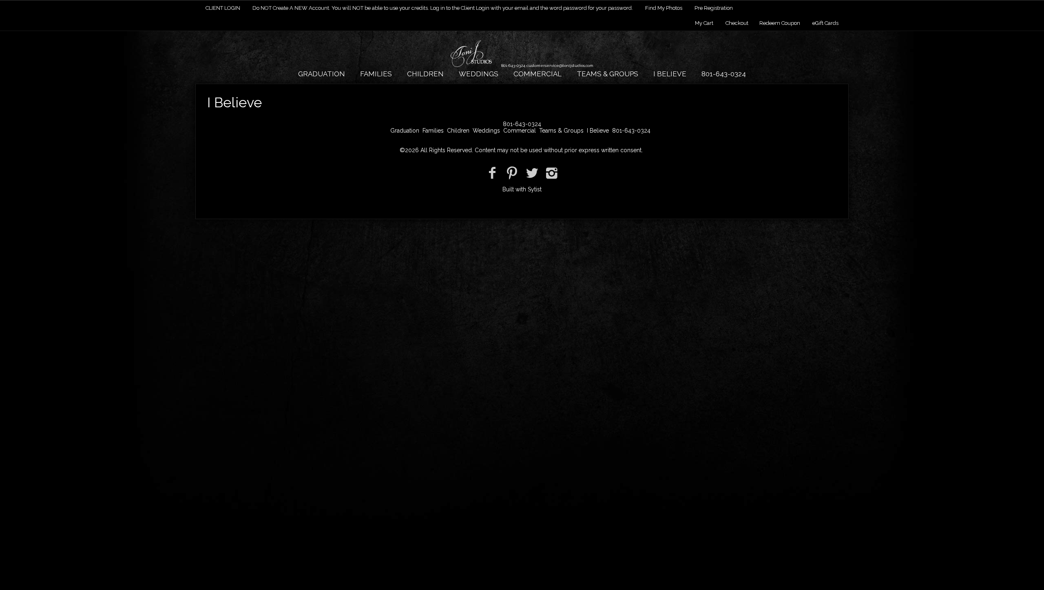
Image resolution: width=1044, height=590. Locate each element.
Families (376, 74)
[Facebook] (492, 172)
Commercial (537, 74)
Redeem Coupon (779, 23)
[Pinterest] (512, 172)
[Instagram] (552, 172)
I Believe (669, 74)
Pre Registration (714, 8)
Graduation (321, 74)
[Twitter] (532, 172)
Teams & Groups (607, 74)
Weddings (478, 74)
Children (425, 74)
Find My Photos (663, 8)
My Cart (704, 23)
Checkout (736, 23)
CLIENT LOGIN (223, 8)
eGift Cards (825, 23)
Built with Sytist (522, 189)
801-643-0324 (723, 74)
